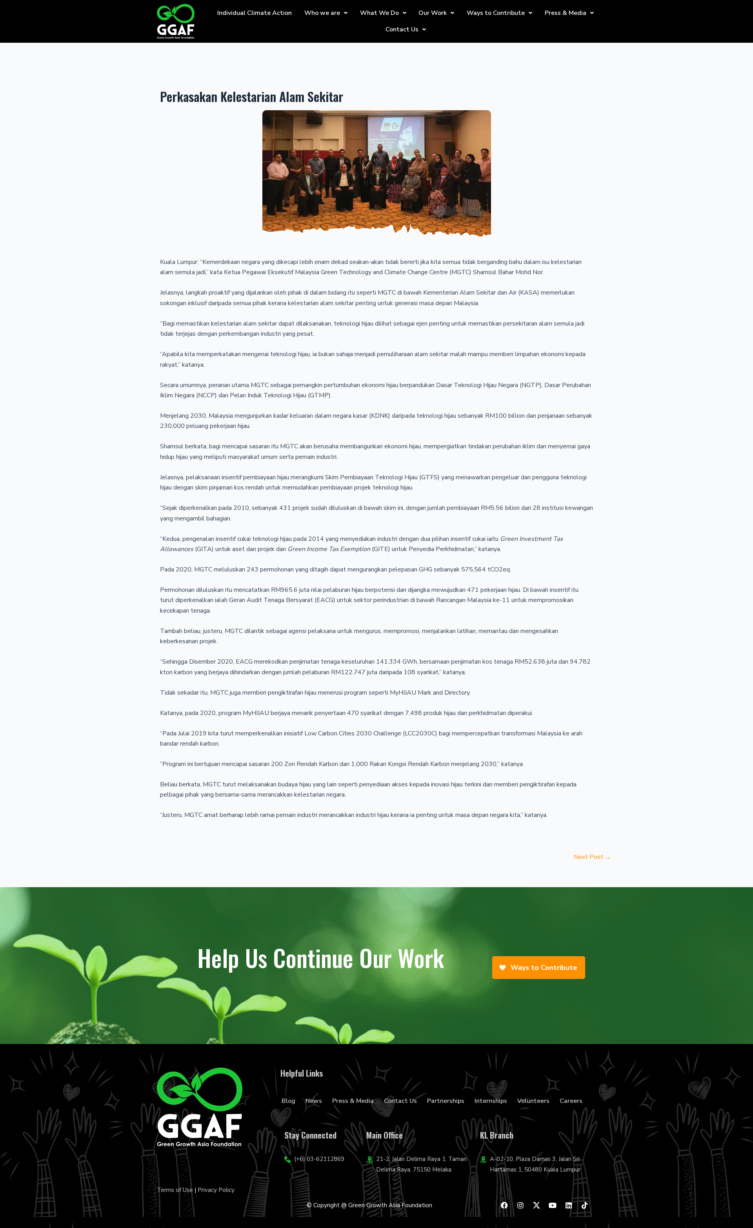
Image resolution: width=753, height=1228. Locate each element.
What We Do (379, 13)
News (314, 1101)
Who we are (322, 13)
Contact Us (402, 29)
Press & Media (565, 13)
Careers (571, 1101)
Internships (491, 1101)
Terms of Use (175, 1190)
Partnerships (445, 1101)
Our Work (432, 13)
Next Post (592, 857)
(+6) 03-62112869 (319, 1159)
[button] (326, 13)
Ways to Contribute (496, 13)
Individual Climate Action (254, 13)
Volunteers (533, 1101)
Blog (288, 1101)
